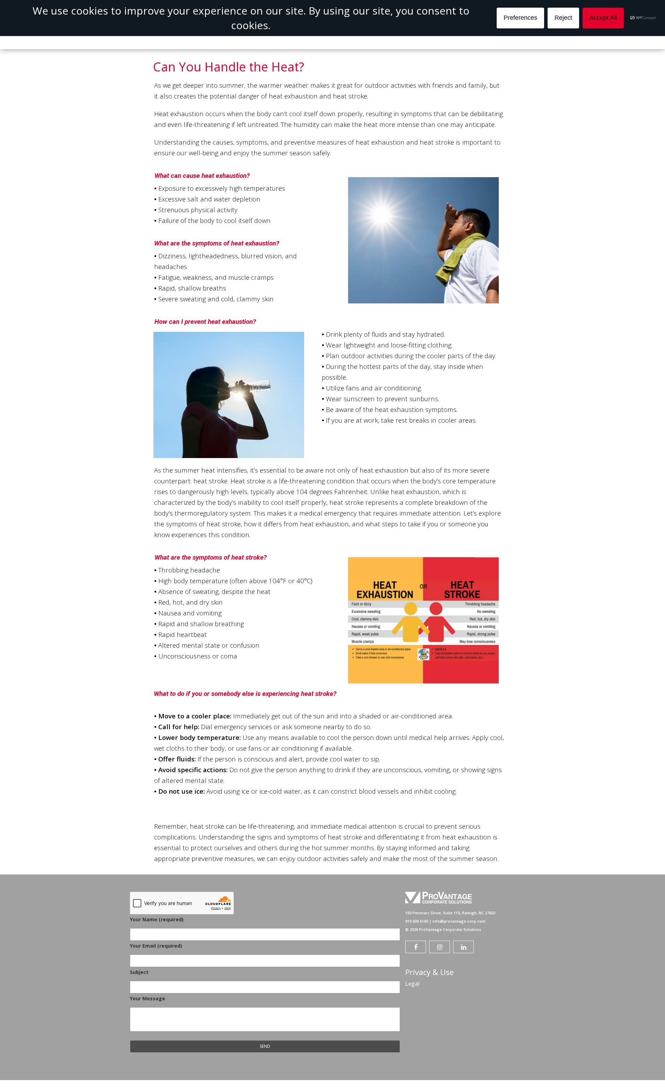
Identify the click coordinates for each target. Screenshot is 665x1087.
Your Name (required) (157, 919)
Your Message (147, 998)
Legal (412, 983)
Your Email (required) (156, 945)
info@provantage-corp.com (459, 921)
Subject (139, 972)
